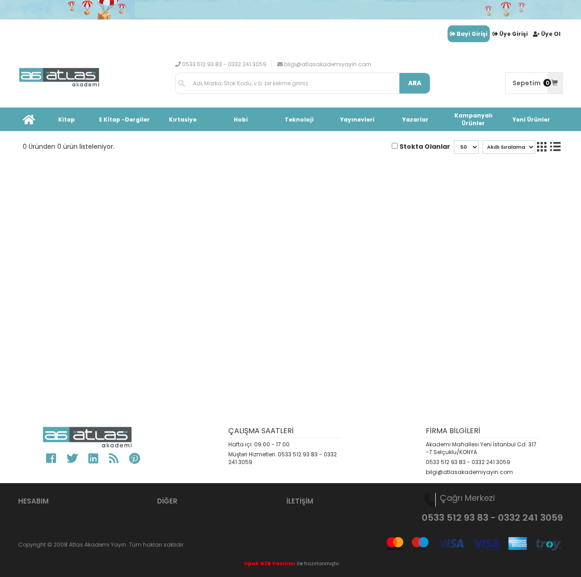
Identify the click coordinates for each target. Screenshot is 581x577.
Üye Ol (551, 34)
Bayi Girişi (472, 34)
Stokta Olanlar (424, 146)
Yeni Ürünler (531, 119)
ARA (414, 83)
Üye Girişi (513, 34)
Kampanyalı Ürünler (473, 119)
